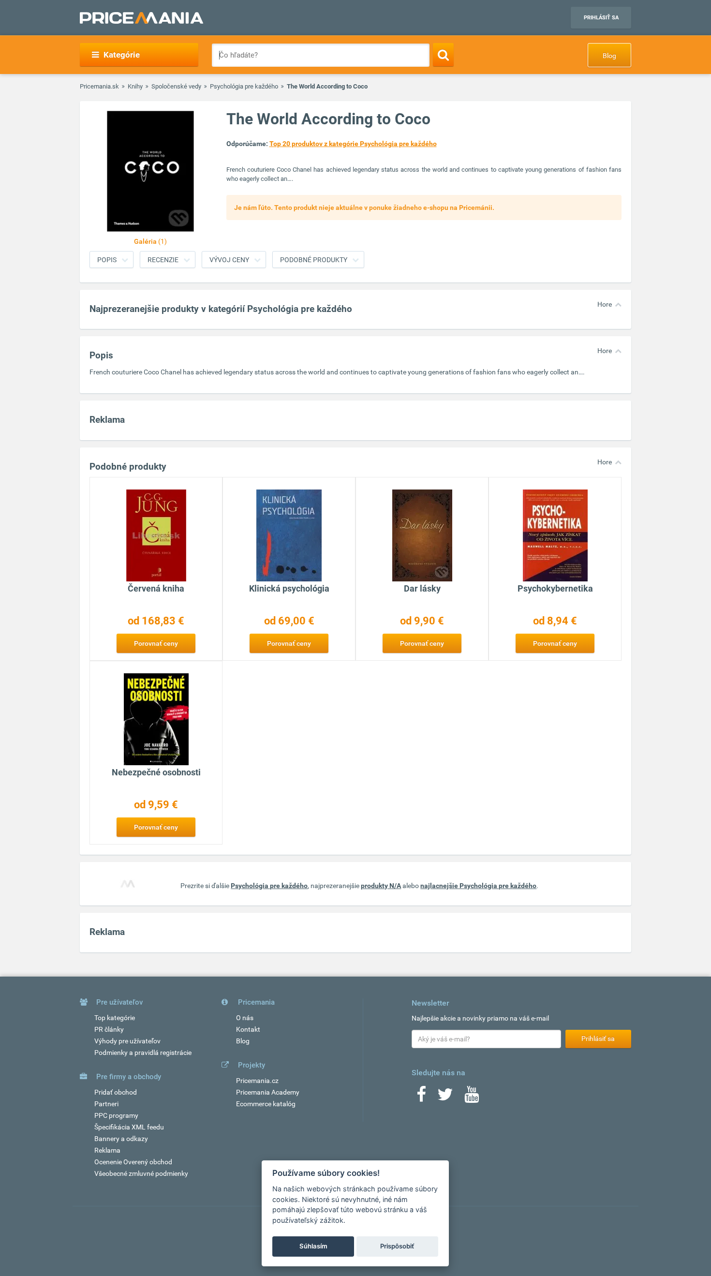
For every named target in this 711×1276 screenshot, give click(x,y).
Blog (609, 55)
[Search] (443, 54)
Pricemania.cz (257, 1080)
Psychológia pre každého (244, 86)
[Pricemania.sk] (141, 17)
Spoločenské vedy (176, 86)
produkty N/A (381, 886)
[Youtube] (471, 1097)
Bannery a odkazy (121, 1138)
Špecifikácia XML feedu (129, 1127)
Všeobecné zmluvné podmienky (141, 1173)
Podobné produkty (313, 260)
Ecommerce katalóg (266, 1104)
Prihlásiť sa (601, 18)
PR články (109, 1029)
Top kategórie (114, 1018)
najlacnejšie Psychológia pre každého (478, 886)
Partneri (106, 1104)
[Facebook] (421, 1097)
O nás (244, 1018)
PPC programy (116, 1115)
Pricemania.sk (99, 86)
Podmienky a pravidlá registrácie (143, 1052)
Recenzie (163, 260)
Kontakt (248, 1029)
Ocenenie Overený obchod (133, 1162)
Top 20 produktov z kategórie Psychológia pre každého (353, 144)
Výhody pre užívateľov (127, 1041)
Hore (604, 304)
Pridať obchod (115, 1092)
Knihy (135, 86)
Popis (107, 260)
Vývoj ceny (229, 260)
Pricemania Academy (267, 1092)
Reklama (107, 1150)
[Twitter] (445, 1097)
